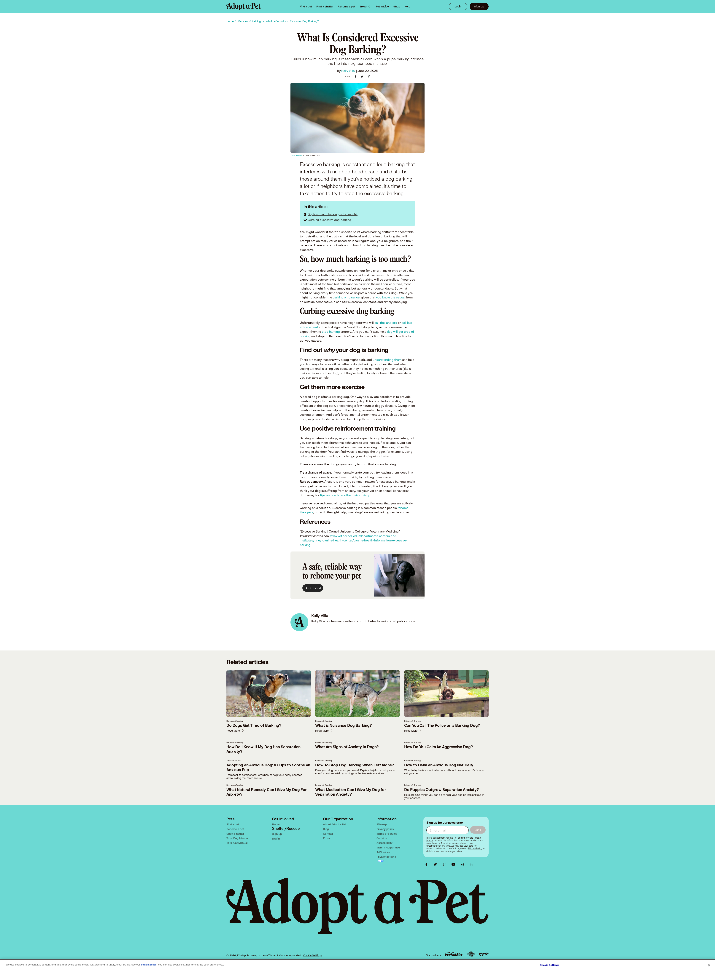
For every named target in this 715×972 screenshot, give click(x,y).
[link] (346, 6)
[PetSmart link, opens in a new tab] (454, 954)
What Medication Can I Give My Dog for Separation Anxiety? (350, 792)
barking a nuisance (346, 297)
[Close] (709, 965)
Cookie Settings (312, 955)
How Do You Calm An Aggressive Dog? (438, 747)
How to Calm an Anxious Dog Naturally (439, 765)
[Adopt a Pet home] (243, 6)
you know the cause (390, 297)
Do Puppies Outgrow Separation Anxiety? (441, 789)
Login (458, 6)
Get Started (313, 588)
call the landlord (385, 322)
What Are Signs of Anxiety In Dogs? (347, 747)
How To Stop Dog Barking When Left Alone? (354, 765)
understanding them (387, 359)
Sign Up (479, 6)
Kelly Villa (348, 70)
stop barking (331, 331)
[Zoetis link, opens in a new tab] (484, 954)
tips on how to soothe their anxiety (344, 495)
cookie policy (149, 964)
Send (478, 829)
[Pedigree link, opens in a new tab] (471, 954)
